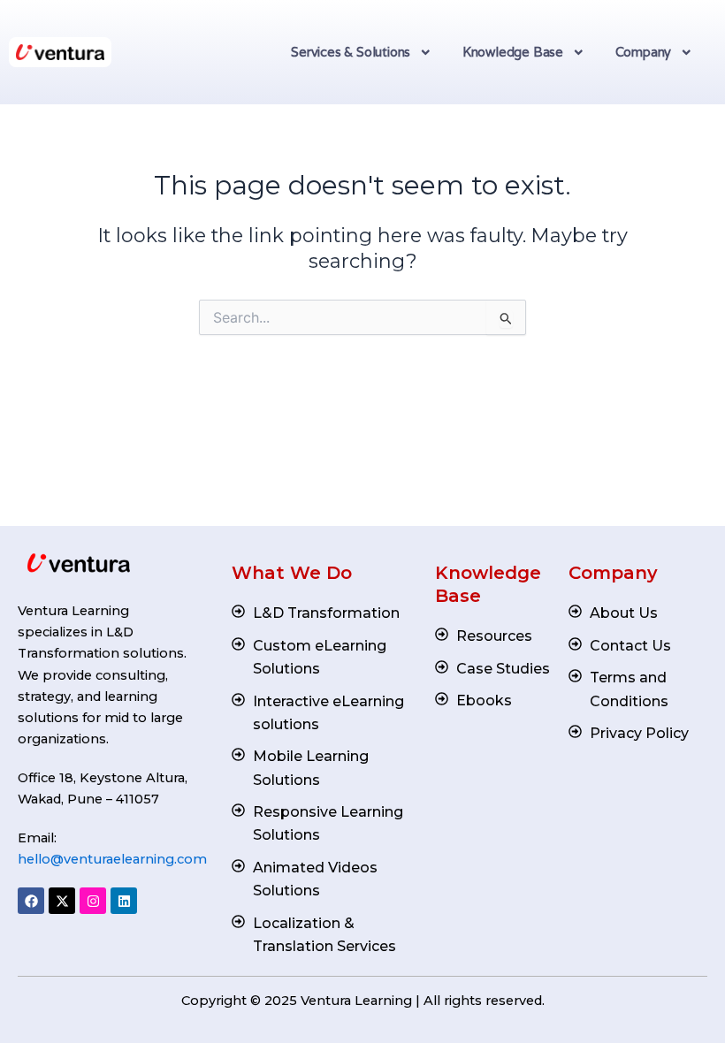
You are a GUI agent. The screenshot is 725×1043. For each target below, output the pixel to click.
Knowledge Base (512, 51)
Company (643, 51)
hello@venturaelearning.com (112, 859)
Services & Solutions (350, 51)
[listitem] (106, 675)
